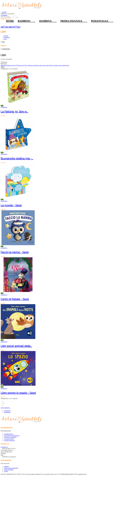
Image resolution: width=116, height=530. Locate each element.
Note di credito (8, 470)
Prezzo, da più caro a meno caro (59, 65)
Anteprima (4, 107)
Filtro (2, 67)
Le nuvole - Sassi (11, 205)
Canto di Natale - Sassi (15, 299)
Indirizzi (6, 466)
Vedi (2, 105)
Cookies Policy (8, 434)
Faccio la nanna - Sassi (15, 252)
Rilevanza (4, 65)
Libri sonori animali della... (16, 345)
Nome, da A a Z (12, 65)
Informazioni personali (11, 468)
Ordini (6, 471)
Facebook (7, 411)
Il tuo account (6, 460)
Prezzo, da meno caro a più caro (38, 65)
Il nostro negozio (9, 440)
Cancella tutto (5, 49)
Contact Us (4, 447)
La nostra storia (9, 439)
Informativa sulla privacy (11, 435)
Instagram (7, 412)
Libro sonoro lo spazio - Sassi (18, 392)
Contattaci (4, 15)
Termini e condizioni (10, 437)
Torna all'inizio (6, 408)
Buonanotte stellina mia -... (17, 158)
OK (2, 42)
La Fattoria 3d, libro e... (14, 111)
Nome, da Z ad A (22, 65)
